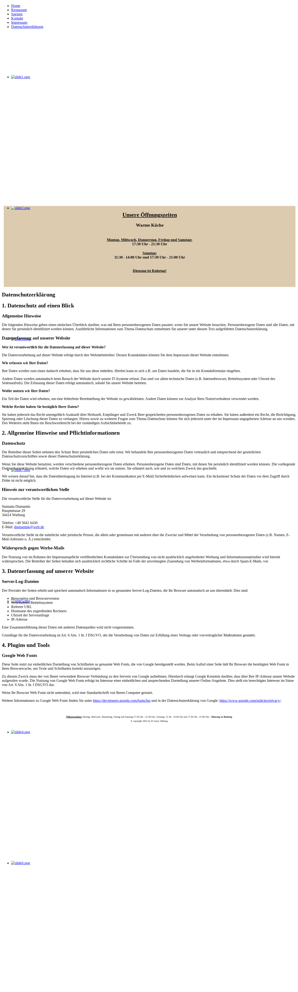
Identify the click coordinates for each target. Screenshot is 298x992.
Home (15, 6)
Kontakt (17, 18)
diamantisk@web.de (29, 527)
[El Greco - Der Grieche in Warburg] (44, 69)
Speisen (17, 14)
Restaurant (19, 10)
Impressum (19, 22)
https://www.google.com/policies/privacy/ (250, 701)
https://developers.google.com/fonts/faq (121, 701)
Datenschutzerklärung (27, 27)
